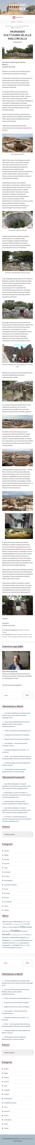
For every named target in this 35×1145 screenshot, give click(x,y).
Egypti (6, 855)
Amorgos (9, 921)
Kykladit (6, 934)
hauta (7, 927)
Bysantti (8, 924)
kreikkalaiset (8, 880)
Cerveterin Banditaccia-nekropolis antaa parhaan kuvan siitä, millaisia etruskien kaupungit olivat (16, 715)
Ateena (19, 922)
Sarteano (17, 943)
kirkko (4, 931)
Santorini (11, 943)
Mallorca (26, 634)
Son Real (10, 637)
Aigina (4, 921)
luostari (5, 937)
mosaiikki (11, 937)
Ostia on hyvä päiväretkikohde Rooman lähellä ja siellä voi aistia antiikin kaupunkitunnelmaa (16, 724)
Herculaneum (15, 927)
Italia (5, 868)
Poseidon (18, 940)
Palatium (27, 937)
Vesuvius (19, 947)
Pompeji (5, 940)
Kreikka (6, 876)
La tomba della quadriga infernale (18, 934)
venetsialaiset (12, 947)
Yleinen (4, 632)
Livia (31, 934)
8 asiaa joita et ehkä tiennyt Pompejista (16, 735)
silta (12, 945)
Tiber (25, 945)
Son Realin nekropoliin (9, 432)
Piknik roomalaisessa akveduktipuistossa (17, 730)
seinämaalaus (6, 945)
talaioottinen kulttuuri (20, 637)
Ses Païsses (27, 279)
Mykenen (17, 336)
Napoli (22, 937)
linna (28, 934)
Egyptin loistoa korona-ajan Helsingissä (17, 739)
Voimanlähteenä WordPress (11, 1138)
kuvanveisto (24, 931)
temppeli (16, 945)
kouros (8, 931)
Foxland (19, 1141)
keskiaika (7, 872)
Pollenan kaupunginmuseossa (18, 547)
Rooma (6, 897)
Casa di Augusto (15, 924)
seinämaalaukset (24, 943)
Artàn (4, 279)
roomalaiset (8, 902)
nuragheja (25, 236)
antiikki (21, 630)
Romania (7, 893)
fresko (4, 927)
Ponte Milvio (12, 940)
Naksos (17, 937)
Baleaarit (14, 634)
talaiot (13, 192)
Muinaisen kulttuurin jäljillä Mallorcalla (17, 35)
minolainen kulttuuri (10, 885)
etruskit (6, 863)
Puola (6, 889)
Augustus (24, 921)
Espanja (26, 630)
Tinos (28, 945)
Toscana (4, 947)
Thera (21, 945)
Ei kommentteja (18, 28)
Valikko (19, 17)
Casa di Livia (22, 924)
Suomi (6, 906)
